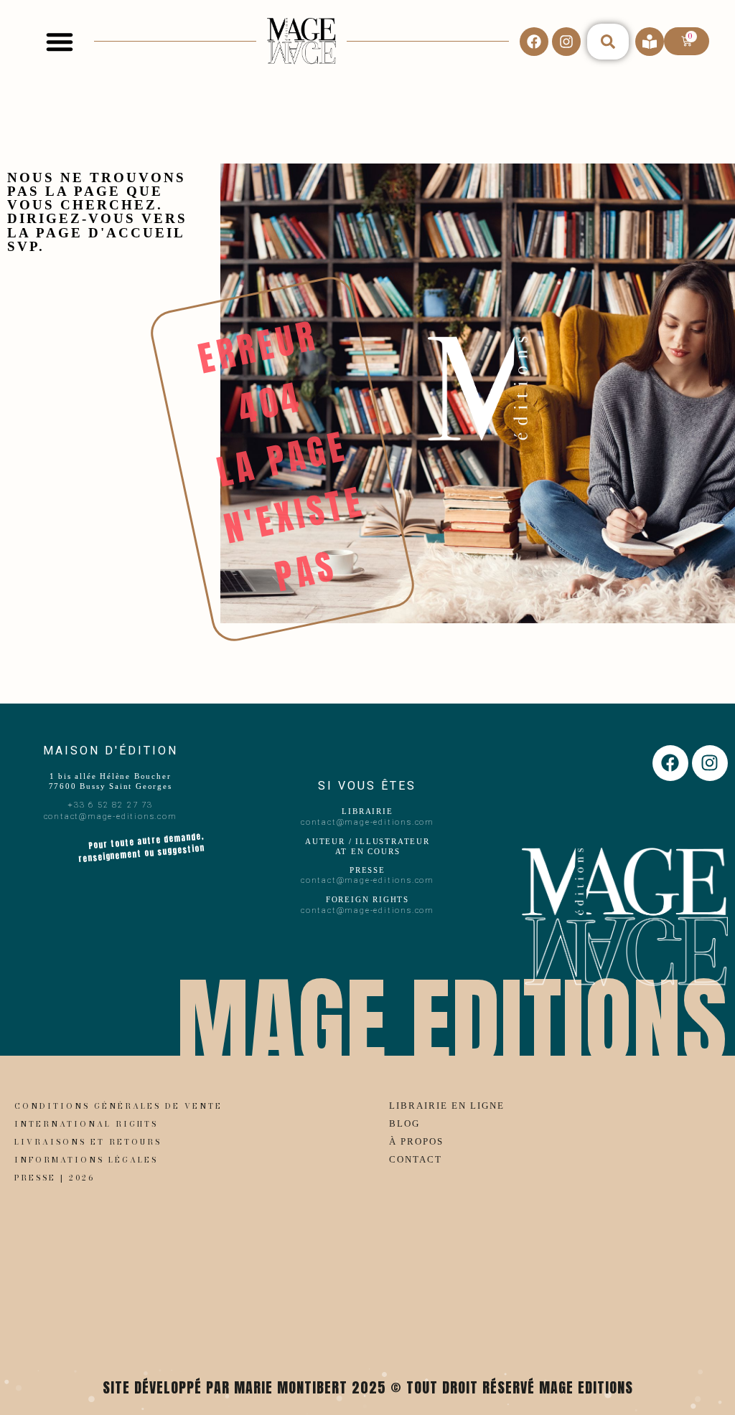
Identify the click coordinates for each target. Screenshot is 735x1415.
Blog (404, 1124)
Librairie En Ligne (447, 1106)
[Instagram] (566, 41)
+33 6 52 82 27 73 (110, 805)
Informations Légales (86, 1159)
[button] (59, 41)
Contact (415, 1160)
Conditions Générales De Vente (118, 1106)
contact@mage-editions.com (110, 816)
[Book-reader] (649, 41)
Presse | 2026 (54, 1177)
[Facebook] (534, 41)
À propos (416, 1142)
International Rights (86, 1124)
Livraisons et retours (87, 1141)
